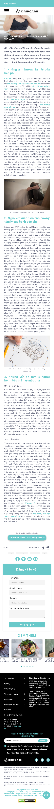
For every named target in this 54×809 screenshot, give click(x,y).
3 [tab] (27, 667)
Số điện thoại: (15, 588)
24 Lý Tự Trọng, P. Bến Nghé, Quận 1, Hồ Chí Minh (12, 724)
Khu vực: (13, 598)
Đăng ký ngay (27, 624)
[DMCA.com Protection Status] (27, 800)
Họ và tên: (14, 578)
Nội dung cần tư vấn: (19, 608)
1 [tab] (21, 667)
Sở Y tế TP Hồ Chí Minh (13, 715)
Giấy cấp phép (9, 689)
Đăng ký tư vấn (10, 3)
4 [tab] (30, 667)
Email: (8, 741)
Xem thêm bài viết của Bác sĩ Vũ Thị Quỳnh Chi (27, 537)
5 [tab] (33, 667)
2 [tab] (24, 667)
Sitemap (7, 710)
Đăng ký (42, 740)
